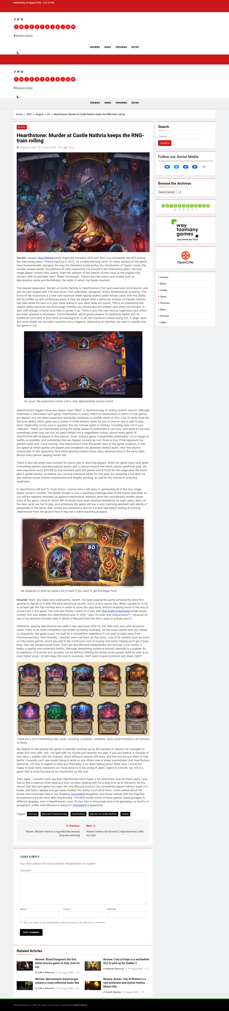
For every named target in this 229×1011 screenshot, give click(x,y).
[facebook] (15, 19)
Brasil (163, 283)
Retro (135, 47)
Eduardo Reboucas (115, 968)
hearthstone (78, 814)
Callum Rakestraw (46, 972)
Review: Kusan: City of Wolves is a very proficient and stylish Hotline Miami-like (124, 983)
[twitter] (18, 19)
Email (67, 909)
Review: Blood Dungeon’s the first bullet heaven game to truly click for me (57, 963)
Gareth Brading (113, 992)
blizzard (32, 814)
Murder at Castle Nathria (103, 814)
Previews (121, 47)
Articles (164, 277)
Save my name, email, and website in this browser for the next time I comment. (64, 922)
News (108, 47)
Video (163, 322)
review (125, 814)
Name (24, 909)
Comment (26, 870)
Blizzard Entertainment (54, 814)
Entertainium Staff (28, 147)
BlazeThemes (80, 1005)
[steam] (22, 19)
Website (111, 909)
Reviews (95, 47)
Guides (163, 290)
